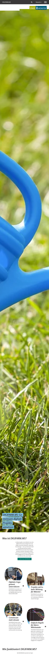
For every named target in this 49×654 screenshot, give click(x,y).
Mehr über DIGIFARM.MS (25, 559)
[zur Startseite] (38, 8)
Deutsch (38, 2)
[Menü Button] (45, 2)
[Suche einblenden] (31, 2)
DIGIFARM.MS (6, 2)
